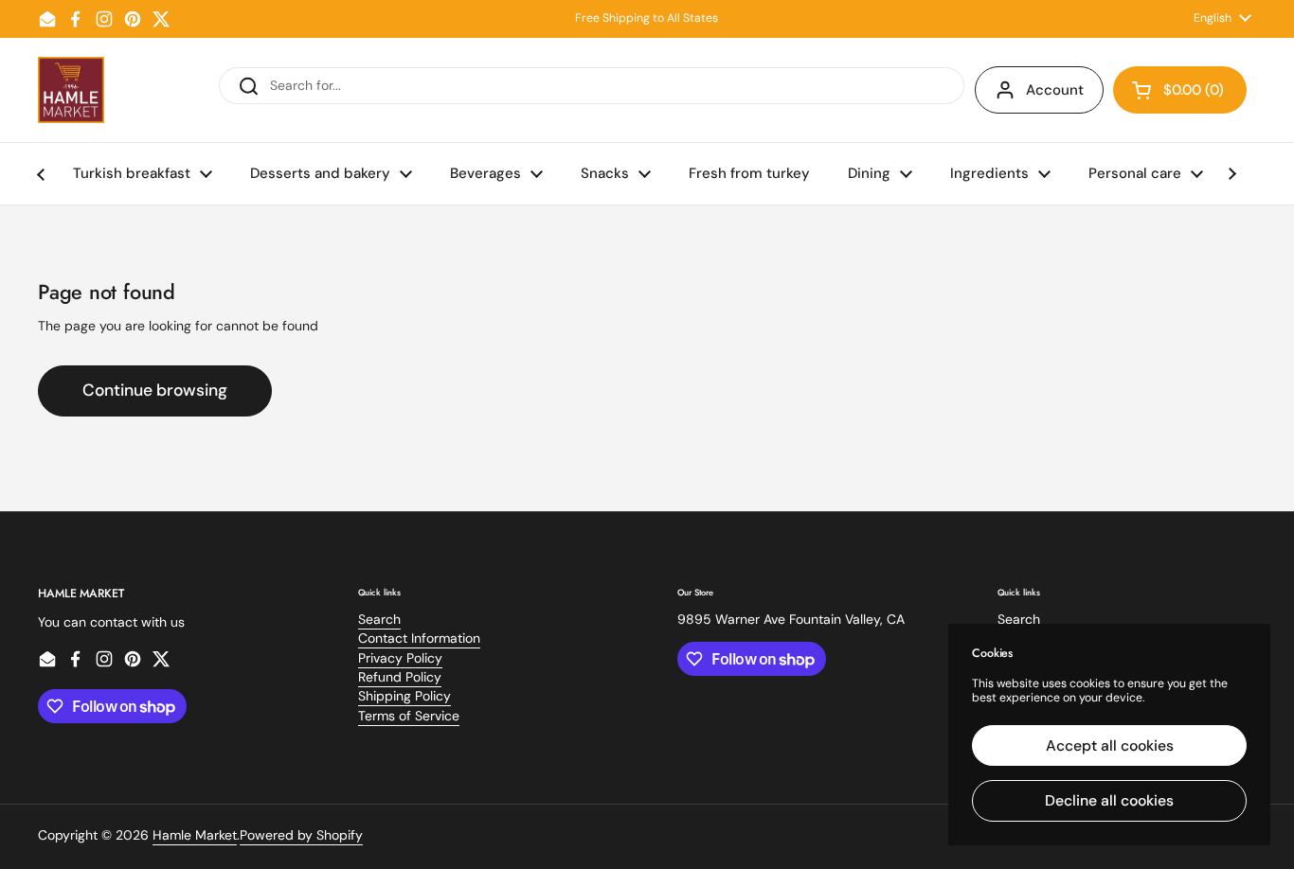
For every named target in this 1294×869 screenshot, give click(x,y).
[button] (1180, 90)
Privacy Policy (400, 657)
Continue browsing (154, 390)
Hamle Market (195, 834)
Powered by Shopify (301, 834)
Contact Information (419, 638)
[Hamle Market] (71, 90)
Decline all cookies (1109, 800)
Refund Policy (399, 676)
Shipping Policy (404, 695)
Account (1055, 89)
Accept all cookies (1110, 745)
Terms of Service (408, 715)
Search (379, 619)
